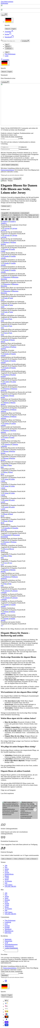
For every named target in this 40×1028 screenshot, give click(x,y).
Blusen (7, 876)
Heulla (3, 397)
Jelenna (3, 613)
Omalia (3, 251)
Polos (6, 901)
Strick (6, 871)
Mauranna (4, 279)
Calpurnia (4, 446)
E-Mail (21, 138)
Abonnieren (5, 975)
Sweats (7, 872)
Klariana (3, 543)
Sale (6, 883)
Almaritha (4, 530)
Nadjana (3, 348)
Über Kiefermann (10, 54)
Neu (6, 867)
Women (7, 46)
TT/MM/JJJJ (23, 147)
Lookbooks (8, 48)
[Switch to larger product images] (2, 219)
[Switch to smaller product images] (6, 219)
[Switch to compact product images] (17, 219)
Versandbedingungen (11, 944)
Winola (3, 341)
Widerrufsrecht (9, 946)
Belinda (3, 571)
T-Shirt (7, 878)
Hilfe (6, 52)
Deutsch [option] (7, 29)
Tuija (2, 321)
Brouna (3, 453)
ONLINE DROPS (10, 886)
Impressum (8, 939)
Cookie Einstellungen (11, 948)
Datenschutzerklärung (7, 170)
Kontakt (7, 927)
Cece (2, 564)
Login (6, 56)
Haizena (3, 432)
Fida (2, 585)
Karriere (7, 925)
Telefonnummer (23, 149)
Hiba (2, 557)
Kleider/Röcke (9, 874)
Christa (3, 481)
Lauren (3, 502)
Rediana (3, 244)
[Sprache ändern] (9, 20)
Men (6, 44)
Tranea (3, 439)
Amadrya (4, 223)
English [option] (14, 29)
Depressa (3, 390)
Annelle (3, 606)
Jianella (3, 620)
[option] (5, 213)
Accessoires (8, 881)
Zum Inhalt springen (7, 1)
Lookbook (8, 922)
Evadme (3, 383)
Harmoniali (4, 537)
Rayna (3, 550)
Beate (2, 516)
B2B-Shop (8, 932)
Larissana (4, 592)
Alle (6, 865)
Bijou (2, 474)
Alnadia (3, 258)
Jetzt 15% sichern (7, 179)
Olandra (3, 355)
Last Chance (8, 884)
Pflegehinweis (9, 931)
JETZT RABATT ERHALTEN (10, 165)
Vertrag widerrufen (11, 950)
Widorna (3, 411)
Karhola (3, 376)
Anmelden (6, 59)
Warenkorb (8, 929)
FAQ (6, 924)
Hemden (7, 900)
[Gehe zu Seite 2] (2, 625)
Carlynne (3, 230)
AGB (6, 943)
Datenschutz (8, 941)
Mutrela (3, 404)
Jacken (7, 869)
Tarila (2, 300)
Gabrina (3, 425)
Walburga (4, 578)
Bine (2, 467)
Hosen (7, 879)
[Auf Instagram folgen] (6, 981)
